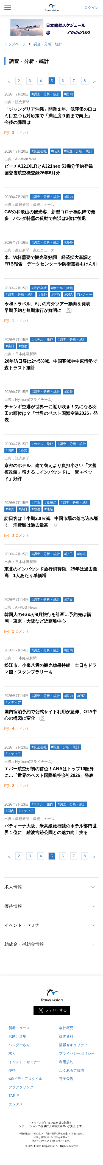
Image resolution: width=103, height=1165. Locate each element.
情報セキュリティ (73, 1045)
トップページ (15, 44)
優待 (12, 1070)
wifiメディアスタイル (25, 1079)
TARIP (14, 1096)
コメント (20, 133)
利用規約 (66, 1062)
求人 (12, 1053)
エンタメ (16, 1104)
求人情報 (13, 887)
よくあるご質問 (71, 1070)
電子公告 (66, 1079)
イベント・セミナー (24, 925)
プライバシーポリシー (77, 1053)
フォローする (56, 1010)
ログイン (91, 8)
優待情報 (13, 906)
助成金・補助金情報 (24, 944)
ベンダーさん (19, 1045)
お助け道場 (17, 1036)
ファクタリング (21, 1087)
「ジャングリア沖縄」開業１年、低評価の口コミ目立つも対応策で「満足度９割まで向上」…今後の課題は (50, 116)
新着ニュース (19, 1028)
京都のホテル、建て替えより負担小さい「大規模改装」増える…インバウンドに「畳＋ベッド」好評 (50, 472)
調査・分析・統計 (48, 44)
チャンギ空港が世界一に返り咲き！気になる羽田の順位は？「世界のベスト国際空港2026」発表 (51, 413)
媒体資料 (66, 1036)
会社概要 (66, 1028)
